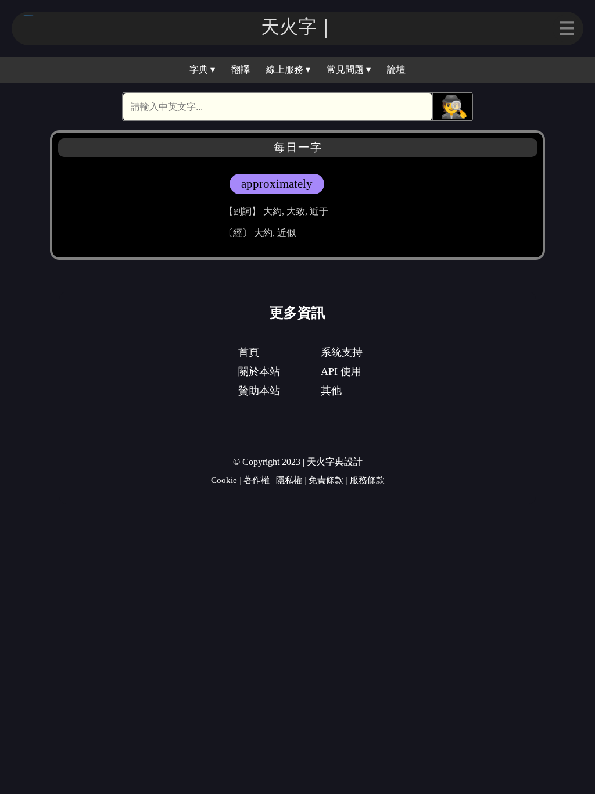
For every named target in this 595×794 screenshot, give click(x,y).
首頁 (248, 352)
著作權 (256, 480)
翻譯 (240, 69)
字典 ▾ (202, 69)
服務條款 (367, 480)
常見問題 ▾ (349, 69)
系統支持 (342, 352)
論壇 (396, 69)
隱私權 (289, 480)
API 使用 (341, 371)
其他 (331, 390)
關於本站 (259, 371)
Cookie (224, 480)
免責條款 (326, 480)
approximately (277, 184)
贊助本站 (259, 390)
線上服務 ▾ (288, 69)
